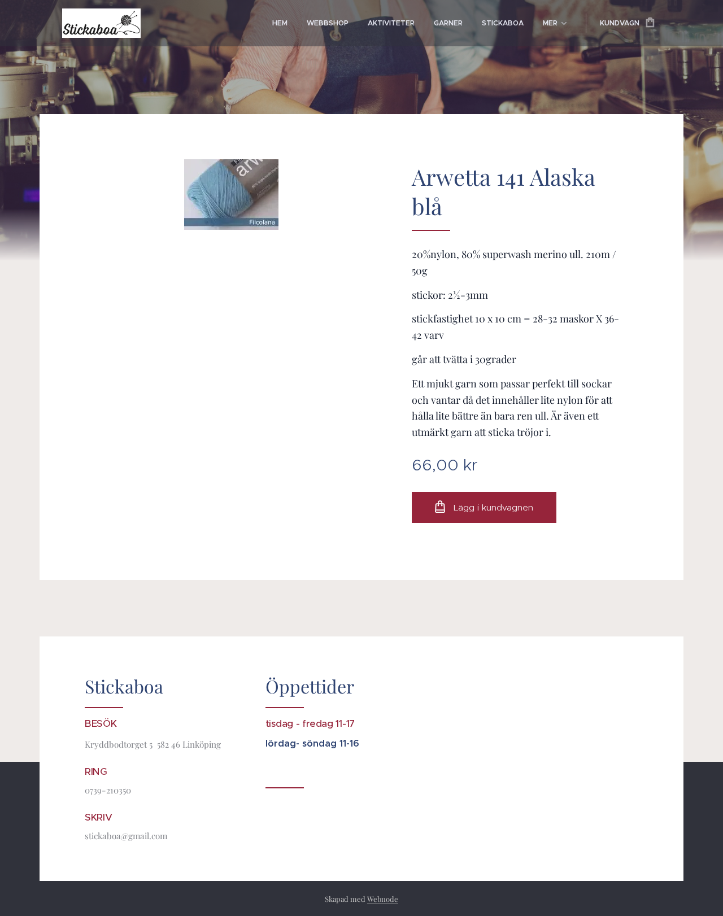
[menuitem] (280, 23)
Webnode (382, 899)
